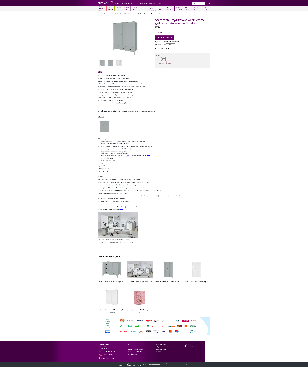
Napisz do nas (108, 358)
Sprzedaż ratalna (132, 354)
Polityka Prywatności (162, 347)
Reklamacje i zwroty (161, 349)
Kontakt (130, 344)
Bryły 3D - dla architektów (135, 352)
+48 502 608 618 (109, 351)
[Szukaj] (203, 3)
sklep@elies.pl (108, 355)
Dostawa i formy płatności (135, 349)
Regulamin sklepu (161, 344)
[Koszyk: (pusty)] (209, 3)
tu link (128, 155)
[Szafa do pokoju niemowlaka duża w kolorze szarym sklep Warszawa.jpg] (102, 63)
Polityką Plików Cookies (154, 364)
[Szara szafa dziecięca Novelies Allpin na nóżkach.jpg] (110, 63)
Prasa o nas (159, 352)
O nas (129, 347)
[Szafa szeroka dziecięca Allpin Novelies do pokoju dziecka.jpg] (119, 63)
